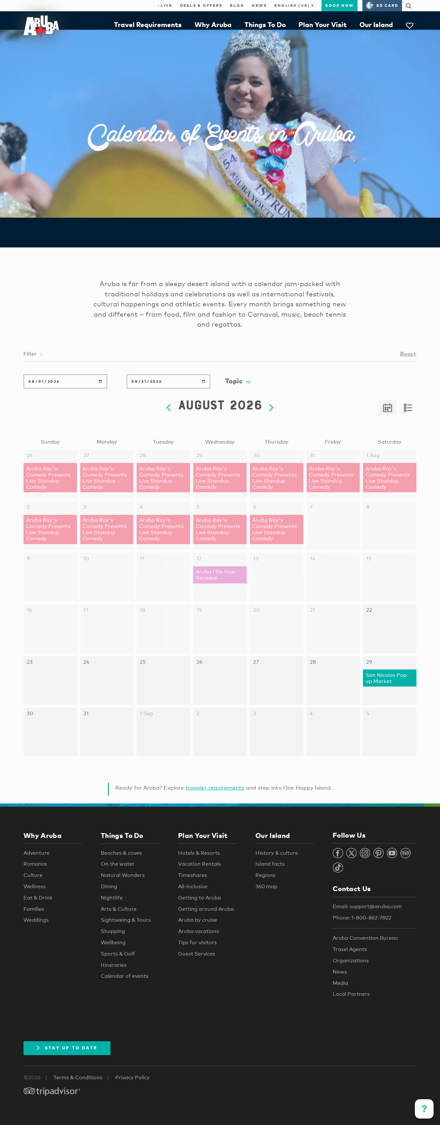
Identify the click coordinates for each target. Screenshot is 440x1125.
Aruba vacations (198, 931)
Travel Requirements (148, 24)
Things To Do (265, 24)
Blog (237, 5)
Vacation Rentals (199, 864)
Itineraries (114, 965)
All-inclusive (192, 886)
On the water (118, 864)
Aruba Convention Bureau (365, 938)
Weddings (36, 920)
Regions (265, 875)
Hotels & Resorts (199, 853)
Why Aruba (213, 24)
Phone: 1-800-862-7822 (362, 918)
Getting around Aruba (206, 909)
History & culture (276, 853)
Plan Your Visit (323, 24)
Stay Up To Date (71, 1047)
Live (165, 5)
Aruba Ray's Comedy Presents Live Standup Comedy (48, 478)
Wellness (35, 886)
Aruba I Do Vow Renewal (215, 575)
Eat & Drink (38, 898)
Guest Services (196, 954)
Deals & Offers (201, 5)
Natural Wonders (123, 875)
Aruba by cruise (197, 920)
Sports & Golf (118, 954)
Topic (234, 381)
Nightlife (112, 898)
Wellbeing (113, 942)
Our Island (376, 24)
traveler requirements (215, 787)
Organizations (351, 960)
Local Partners (351, 994)
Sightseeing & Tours (126, 920)
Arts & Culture (119, 909)
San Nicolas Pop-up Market (387, 678)
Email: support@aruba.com (367, 906)
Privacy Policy (132, 1077)
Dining (109, 886)
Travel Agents (350, 949)
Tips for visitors (197, 942)
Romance (35, 864)
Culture (33, 875)
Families (34, 909)
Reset (408, 353)
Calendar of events (124, 976)
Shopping (113, 931)
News (259, 5)
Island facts (270, 864)
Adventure (37, 853)
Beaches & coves (121, 853)
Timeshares (192, 875)
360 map (266, 886)
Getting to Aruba (199, 898)
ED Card (387, 5)
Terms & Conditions (77, 1077)
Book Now (339, 5)
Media (340, 983)
